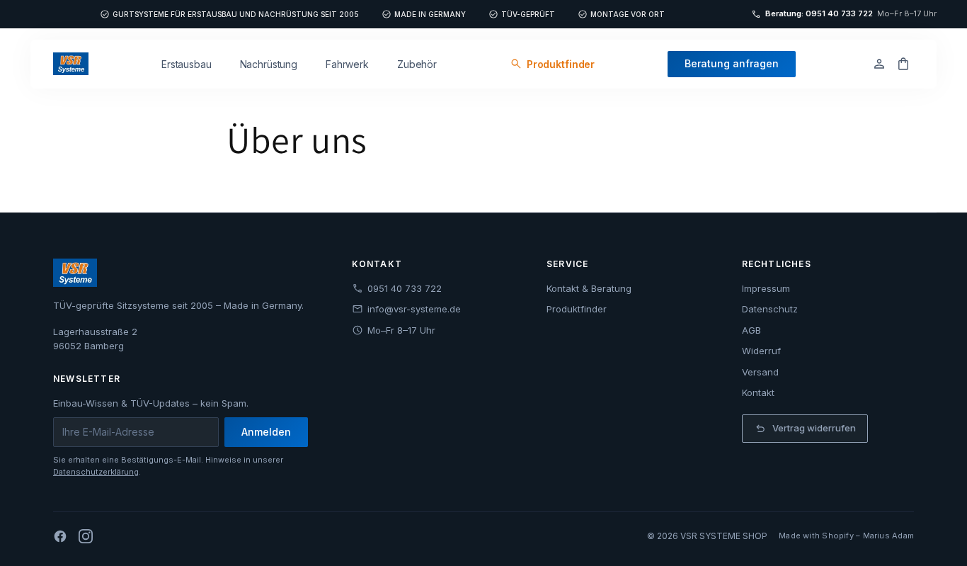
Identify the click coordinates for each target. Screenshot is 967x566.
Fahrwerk (347, 64)
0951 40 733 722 (397, 288)
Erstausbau (186, 64)
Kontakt (758, 392)
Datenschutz (770, 309)
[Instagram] (86, 536)
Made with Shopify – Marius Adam (846, 535)
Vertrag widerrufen (805, 428)
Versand (760, 372)
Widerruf (761, 350)
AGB (751, 330)
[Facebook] (60, 536)
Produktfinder (552, 64)
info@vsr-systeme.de (406, 309)
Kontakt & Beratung (589, 288)
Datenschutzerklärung (96, 472)
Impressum (766, 288)
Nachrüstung (268, 64)
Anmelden (266, 432)
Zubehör (417, 64)
